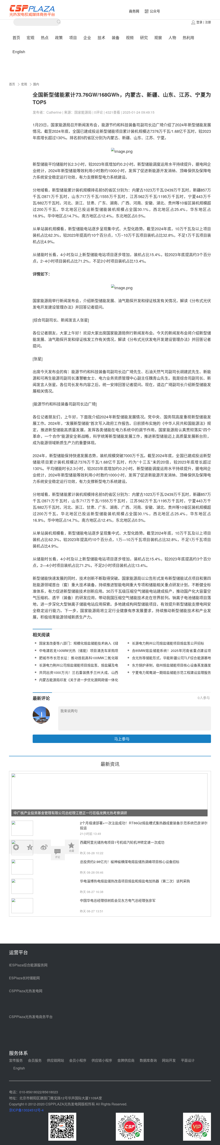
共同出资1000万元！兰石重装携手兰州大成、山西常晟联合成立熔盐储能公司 (78, 675)
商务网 (134, 11)
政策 (59, 37)
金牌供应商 (125, 1060)
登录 (199, 22)
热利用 (188, 37)
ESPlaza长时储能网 (24, 977)
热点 (45, 37)
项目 (73, 37)
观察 (158, 37)
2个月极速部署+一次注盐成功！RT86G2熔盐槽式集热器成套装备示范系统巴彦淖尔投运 (144, 825)
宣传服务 (16, 1060)
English (18, 51)
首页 (16, 37)
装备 (115, 37)
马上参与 (122, 738)
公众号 (155, 11)
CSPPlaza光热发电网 (25, 990)
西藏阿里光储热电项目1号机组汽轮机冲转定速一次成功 (122, 842)
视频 (130, 37)
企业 (87, 37)
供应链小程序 (102, 1060)
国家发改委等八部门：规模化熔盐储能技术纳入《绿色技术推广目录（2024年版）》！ (78, 646)
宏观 (30, 37)
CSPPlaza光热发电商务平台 (31, 1016)
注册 (208, 22)
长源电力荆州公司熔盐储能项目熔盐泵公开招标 (168, 643)
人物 (172, 37)
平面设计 (188, 1060)
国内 (36, 84)
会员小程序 (77, 1060)
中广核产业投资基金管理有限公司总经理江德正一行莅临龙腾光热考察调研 (70, 812)
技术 (101, 37)
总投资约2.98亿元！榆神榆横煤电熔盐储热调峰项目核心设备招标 (129, 861)
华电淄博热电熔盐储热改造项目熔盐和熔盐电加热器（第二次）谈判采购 (135, 881)
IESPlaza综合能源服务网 (28, 964)
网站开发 (169, 1060)
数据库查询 (148, 1060)
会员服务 (35, 1060)
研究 (144, 37)
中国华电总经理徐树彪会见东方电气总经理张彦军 (118, 900)
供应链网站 (55, 1060)
